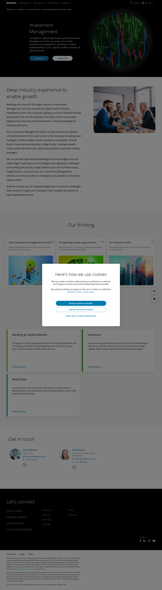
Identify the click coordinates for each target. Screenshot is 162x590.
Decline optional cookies (81, 309)
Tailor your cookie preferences (81, 316)
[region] (81, 295)
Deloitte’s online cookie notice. (81, 292)
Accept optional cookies (81, 303)
